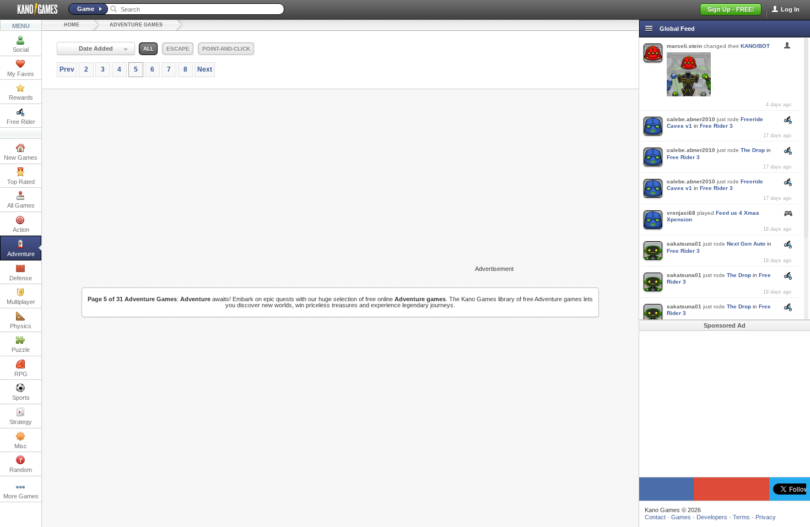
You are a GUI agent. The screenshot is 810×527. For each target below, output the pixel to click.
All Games (21, 205)
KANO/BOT (755, 46)
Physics (20, 326)
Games (681, 517)
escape (178, 49)
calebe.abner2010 (691, 119)
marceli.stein (684, 46)
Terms (741, 517)
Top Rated (21, 181)
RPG (21, 374)
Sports (21, 397)
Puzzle (21, 349)
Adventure (21, 254)
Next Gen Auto (746, 244)
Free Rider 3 (716, 126)
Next (204, 69)
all (148, 49)
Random (20, 469)
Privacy (765, 517)
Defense (20, 278)
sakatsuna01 (684, 244)
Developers (711, 517)
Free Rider (21, 121)
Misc (20, 446)
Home (71, 25)
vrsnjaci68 (681, 213)
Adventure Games (136, 25)
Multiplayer (21, 301)
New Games (20, 157)
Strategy (20, 422)
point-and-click (226, 49)
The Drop (753, 150)
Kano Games (33, 9)
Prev (67, 69)
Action (21, 229)
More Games (21, 496)
